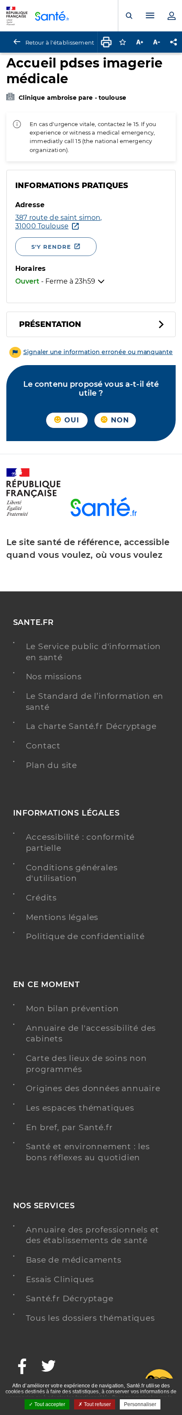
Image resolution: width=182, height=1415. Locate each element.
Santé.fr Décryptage (69, 1298)
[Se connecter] (171, 15)
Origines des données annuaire (93, 1088)
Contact (43, 746)
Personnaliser (140, 1404)
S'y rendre (51, 246)
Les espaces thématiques (80, 1108)
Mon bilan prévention (72, 1008)
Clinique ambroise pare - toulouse (72, 97)
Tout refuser (97, 1404)
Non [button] (119, 420)
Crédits (41, 898)
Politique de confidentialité (85, 936)
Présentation (50, 324)
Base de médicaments (73, 1260)
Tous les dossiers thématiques (90, 1318)
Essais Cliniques (60, 1279)
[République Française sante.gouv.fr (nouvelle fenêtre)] (33, 514)
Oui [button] (71, 420)
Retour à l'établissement (59, 42)
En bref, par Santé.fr (69, 1127)
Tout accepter (49, 1404)
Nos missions (54, 676)
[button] (91, 352)
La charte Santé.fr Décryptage (91, 726)
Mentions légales (62, 917)
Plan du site (51, 765)
